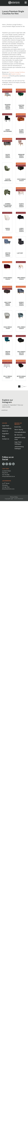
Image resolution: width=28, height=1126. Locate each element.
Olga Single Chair (8, 327)
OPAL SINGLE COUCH (21, 327)
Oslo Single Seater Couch (21, 353)
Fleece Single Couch (21, 205)
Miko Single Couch (21, 278)
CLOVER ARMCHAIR (7, 179)
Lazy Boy (20, 253)
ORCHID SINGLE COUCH (7, 353)
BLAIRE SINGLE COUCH (21, 131)
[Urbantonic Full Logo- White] (14, 1)
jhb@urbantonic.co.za (8, 489)
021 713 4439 (5, 474)
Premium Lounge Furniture (14, 24)
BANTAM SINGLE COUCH (21, 106)
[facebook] (3, 464)
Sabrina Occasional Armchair (8, 205)
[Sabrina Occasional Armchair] (7, 194)
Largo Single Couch (21, 230)
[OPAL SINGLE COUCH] (21, 317)
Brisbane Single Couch (21, 156)
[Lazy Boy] (21, 244)
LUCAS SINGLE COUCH (7, 278)
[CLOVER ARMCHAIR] (7, 170)
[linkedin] (13, 464)
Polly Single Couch (7, 377)
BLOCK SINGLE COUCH (7, 156)
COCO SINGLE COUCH (21, 179)
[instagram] (6, 464)
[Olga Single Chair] (7, 317)
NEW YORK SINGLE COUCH (7, 304)
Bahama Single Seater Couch (7, 107)
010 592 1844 (5, 487)
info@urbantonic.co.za (8, 476)
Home (4, 24)
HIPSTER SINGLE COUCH (7, 254)
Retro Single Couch (21, 377)
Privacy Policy (14, 497)
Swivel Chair (7, 229)
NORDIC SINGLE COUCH (21, 304)
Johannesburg (6, 481)
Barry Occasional (8, 130)
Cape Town (5, 468)
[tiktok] (10, 464)
